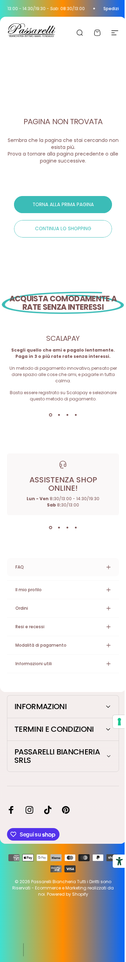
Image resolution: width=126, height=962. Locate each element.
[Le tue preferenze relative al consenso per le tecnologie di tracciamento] (114, 721)
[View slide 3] (67, 415)
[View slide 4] (75, 415)
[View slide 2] (59, 415)
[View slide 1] (50, 415)
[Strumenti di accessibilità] (114, 861)
